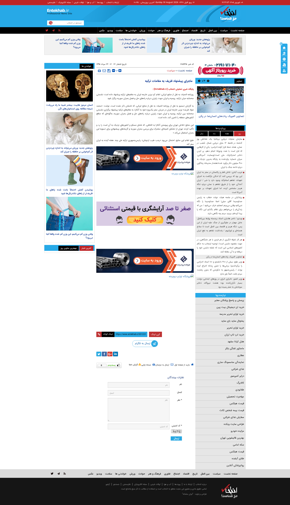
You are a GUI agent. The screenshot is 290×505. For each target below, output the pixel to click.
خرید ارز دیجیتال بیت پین (230, 307)
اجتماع (185, 30)
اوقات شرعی (79, 2)
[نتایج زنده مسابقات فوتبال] (284, 70)
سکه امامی (238, 445)
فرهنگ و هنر (163, 30)
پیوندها (100, 2)
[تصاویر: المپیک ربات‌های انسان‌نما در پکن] (220, 99)
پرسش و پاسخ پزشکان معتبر (229, 300)
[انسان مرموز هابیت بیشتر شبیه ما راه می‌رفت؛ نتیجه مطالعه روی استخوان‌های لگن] (69, 86)
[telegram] (53, 30)
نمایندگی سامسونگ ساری (230, 362)
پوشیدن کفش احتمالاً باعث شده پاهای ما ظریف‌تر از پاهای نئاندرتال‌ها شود (132, 43)
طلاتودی (239, 390)
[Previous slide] (208, 81)
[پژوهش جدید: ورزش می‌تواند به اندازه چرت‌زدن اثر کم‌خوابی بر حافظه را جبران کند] (69, 128)
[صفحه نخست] (284, 47)
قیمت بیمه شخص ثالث (232, 410)
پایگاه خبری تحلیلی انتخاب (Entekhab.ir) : (173, 89)
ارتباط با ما (188, 484)
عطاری (240, 355)
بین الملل (212, 30)
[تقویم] (284, 64)
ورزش (142, 30)
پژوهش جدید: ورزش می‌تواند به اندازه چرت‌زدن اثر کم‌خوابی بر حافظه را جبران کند (196, 45)
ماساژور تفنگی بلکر (234, 348)
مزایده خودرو (237, 431)
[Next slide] (199, 81)
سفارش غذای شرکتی (233, 417)
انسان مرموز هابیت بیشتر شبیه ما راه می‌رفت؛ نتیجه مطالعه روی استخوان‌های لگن (69, 107)
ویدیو (110, 30)
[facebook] (104, 354)
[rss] (59, 30)
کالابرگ (240, 383)
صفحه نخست (237, 30)
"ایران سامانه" (187, 494)
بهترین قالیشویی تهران (232, 438)
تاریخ (202, 30)
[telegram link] (58, 473)
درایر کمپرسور (237, 376)
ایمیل (179, 392)
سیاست (224, 30)
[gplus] (109, 354)
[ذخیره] (109, 70)
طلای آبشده (238, 459)
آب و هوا (90, 2)
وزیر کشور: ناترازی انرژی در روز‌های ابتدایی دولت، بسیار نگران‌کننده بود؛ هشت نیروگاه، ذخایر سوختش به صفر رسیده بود (219, 283)
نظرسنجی (51, 2)
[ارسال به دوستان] (104, 70)
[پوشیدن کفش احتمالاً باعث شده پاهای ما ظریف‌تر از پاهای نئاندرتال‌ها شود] (69, 170)
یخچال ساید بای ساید (232, 321)
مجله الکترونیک (64, 2)
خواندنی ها (131, 30)
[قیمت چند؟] (284, 53)
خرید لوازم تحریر (235, 328)
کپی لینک (155, 334)
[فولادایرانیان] (145, 158)
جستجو (116, 484)
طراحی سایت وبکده (234, 424)
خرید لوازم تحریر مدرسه (232, 314)
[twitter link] (52, 473)
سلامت (119, 30)
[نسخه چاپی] (99, 70)
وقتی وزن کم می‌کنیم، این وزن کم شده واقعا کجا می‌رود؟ (68, 43)
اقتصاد (194, 30)
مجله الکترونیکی (140, 484)
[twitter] (47, 30)
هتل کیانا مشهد (236, 342)
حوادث (151, 30)
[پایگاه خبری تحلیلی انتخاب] (231, 15)
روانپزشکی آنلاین (235, 465)
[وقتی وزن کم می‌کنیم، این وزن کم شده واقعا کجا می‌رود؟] (69, 214)
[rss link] (64, 473)
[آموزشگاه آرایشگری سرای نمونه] (145, 213)
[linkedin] (115, 354)
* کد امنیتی (177, 425)
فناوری (176, 30)
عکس (102, 30)
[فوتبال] (284, 58)
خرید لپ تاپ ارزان (234, 335)
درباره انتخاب (201, 484)
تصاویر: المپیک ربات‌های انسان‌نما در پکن (221, 116)
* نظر (179, 400)
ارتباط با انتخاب (112, 2)
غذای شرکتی (237, 369)
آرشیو (108, 484)
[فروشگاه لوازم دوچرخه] (145, 186)
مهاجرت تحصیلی (235, 397)
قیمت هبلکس (237, 403)
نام (181, 384)
